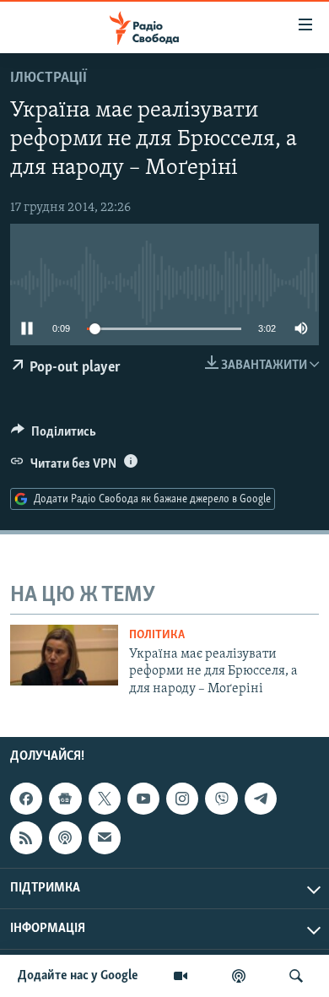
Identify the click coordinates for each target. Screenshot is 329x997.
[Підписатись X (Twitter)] (105, 799)
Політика (157, 635)
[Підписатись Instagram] (182, 799)
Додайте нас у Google (78, 976)
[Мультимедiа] (180, 976)
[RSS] (26, 837)
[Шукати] (296, 976)
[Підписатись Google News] (65, 799)
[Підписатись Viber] (221, 799)
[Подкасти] (238, 976)
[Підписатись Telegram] (261, 799)
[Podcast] (65, 837)
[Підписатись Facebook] (26, 799)
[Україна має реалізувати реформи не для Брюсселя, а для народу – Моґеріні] (64, 655)
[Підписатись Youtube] (143, 799)
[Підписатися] (105, 837)
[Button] (53, 436)
